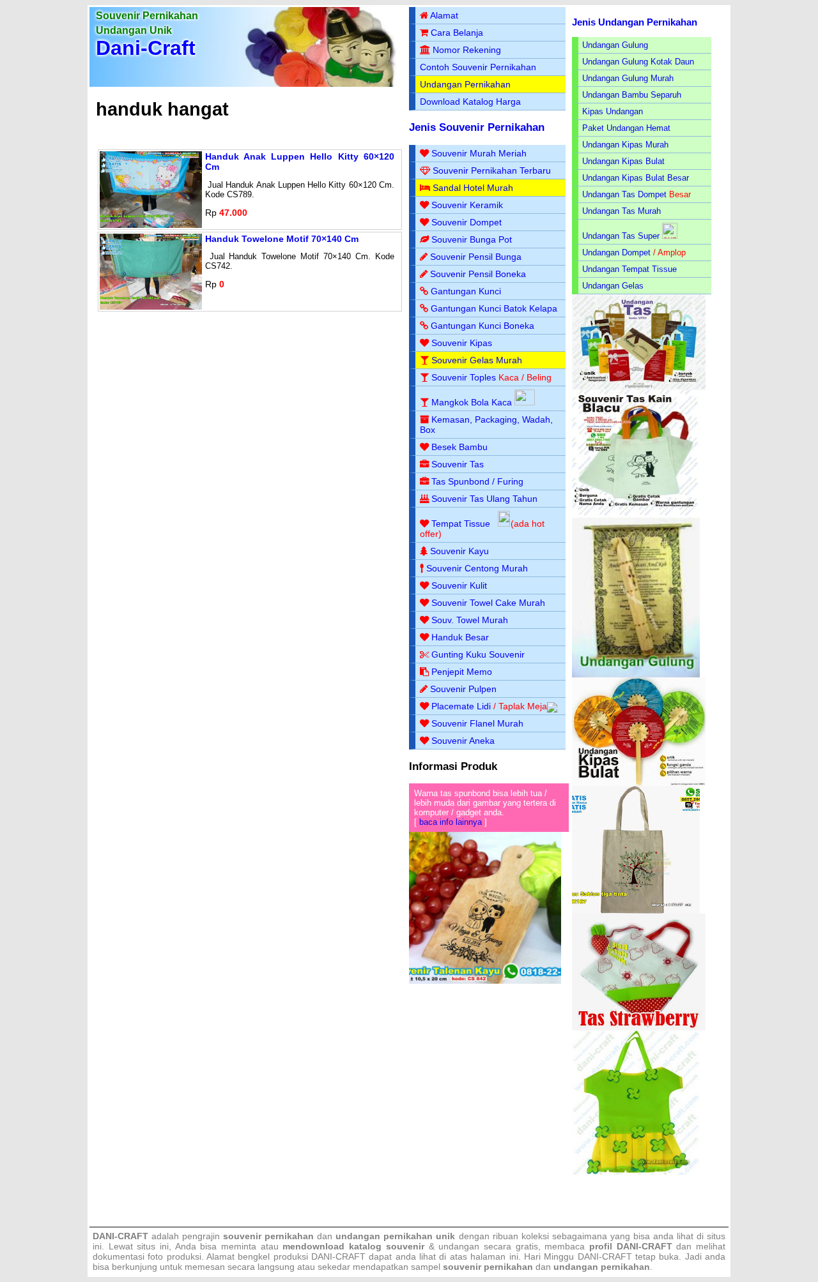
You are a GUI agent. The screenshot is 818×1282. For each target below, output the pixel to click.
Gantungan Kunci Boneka (482, 325)
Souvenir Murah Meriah (479, 153)
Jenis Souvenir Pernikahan (476, 127)
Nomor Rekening (467, 50)
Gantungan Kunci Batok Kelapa (494, 308)
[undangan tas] (639, 387)
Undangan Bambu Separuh (631, 95)
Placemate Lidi (461, 706)
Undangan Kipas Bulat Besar (635, 178)
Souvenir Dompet (466, 222)
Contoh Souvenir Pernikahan (478, 67)
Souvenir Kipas (461, 343)
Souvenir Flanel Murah (477, 723)
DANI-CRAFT (605, 1256)
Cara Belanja (457, 32)
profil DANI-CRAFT (630, 1246)
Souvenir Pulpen (463, 689)
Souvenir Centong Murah (477, 568)
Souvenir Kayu (459, 551)
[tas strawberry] (639, 1027)
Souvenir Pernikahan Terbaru (492, 170)
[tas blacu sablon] (636, 911)
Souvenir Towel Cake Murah (488, 603)
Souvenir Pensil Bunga (475, 257)
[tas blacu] (636, 515)
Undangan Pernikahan (465, 84)
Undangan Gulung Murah (628, 78)
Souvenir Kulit (459, 585)
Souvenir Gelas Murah (476, 360)
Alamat (444, 15)
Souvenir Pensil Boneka (478, 274)
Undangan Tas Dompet (624, 194)
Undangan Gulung (615, 45)
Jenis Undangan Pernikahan (634, 22)
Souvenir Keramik (467, 205)
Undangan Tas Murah (621, 211)
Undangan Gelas (613, 285)
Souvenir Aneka (463, 740)
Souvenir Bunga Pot (471, 239)
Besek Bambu (459, 447)
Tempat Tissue (460, 523)
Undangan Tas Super (621, 236)
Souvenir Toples (463, 377)
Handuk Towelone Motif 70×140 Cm (282, 239)
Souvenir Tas (457, 464)
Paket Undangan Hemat (626, 128)
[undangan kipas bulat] (639, 783)
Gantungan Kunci (466, 291)
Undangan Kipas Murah (625, 144)
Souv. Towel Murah (469, 620)
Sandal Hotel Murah (473, 188)
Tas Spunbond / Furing (477, 481)
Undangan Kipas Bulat (623, 161)
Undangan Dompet (616, 252)
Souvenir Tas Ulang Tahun (484, 499)
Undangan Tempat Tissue (629, 269)
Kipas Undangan (612, 111)
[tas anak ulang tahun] (636, 1172)
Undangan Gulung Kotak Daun (638, 61)
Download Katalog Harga (470, 101)
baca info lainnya (450, 822)
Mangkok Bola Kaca (472, 402)
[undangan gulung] (636, 674)
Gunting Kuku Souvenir (478, 654)
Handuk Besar (460, 637)
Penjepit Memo (461, 672)
